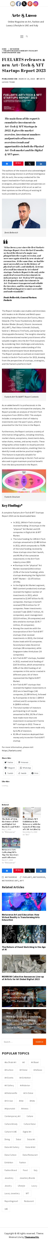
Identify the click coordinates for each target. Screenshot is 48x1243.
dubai (18, 1139)
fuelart (27, 877)
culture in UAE (11, 1131)
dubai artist (30, 1147)
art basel (35, 1062)
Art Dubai (23, 1070)
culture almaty (11, 1124)
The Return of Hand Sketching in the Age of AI (24, 948)
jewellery (9, 1178)
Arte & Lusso (24, 15)
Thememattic (31, 1237)
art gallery (9, 1085)
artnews (24, 1108)
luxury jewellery (12, 1193)
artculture (9, 1070)
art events (9, 1077)
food (25, 1170)
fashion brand (11, 1170)
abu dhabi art (10, 1062)
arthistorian (25, 1085)
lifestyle (21, 1185)
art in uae (9, 1100)
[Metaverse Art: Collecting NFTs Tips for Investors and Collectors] (11, 843)
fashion (22, 1162)
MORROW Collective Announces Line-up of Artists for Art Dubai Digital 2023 (23, 978)
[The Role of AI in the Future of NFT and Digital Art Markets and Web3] (11, 812)
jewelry (8, 1185)
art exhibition (25, 1077)
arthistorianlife (11, 1093)
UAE (6, 1209)
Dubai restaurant (30, 1155)
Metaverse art (10, 880)
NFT (22, 880)
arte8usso (38, 1070)
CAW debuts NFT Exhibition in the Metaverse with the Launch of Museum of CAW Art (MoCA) (32, 824)
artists (32, 1100)
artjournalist (10, 1108)
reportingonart (11, 1201)
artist (21, 1100)
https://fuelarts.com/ (12, 750)
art (23, 1062)
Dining (7, 1139)
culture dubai (29, 1124)
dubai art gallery (12, 1147)
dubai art (31, 1139)
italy (36, 1170)
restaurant (29, 1201)
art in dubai (28, 1093)
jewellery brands (27, 1178)
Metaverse (11, 877)
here (33, 516)
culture (30, 1116)
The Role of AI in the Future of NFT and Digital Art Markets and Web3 (11, 823)
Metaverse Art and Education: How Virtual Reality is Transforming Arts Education (21, 917)
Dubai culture (10, 1155)
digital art (27, 1131)
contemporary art (12, 1116)
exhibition (9, 1162)
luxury (34, 1185)
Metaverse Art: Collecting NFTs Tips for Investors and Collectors (10, 853)
